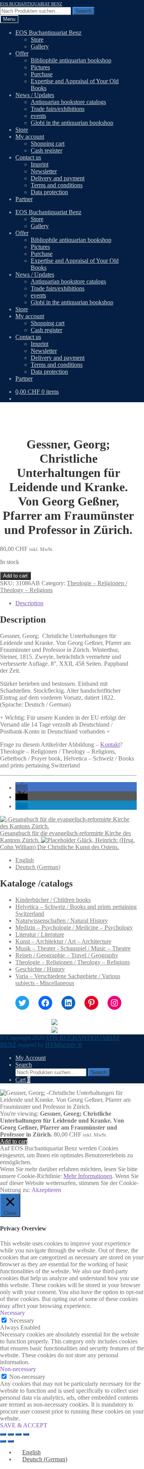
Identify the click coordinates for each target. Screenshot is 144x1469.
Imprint (39, 164)
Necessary (21, 1320)
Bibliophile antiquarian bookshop (71, 60)
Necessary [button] (12, 1313)
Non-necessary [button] (18, 1369)
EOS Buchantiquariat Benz (48, 32)
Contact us (28, 157)
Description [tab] (29, 603)
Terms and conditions (57, 185)
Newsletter (44, 171)
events (38, 115)
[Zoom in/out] (3, 1434)
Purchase (42, 74)
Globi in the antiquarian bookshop (72, 122)
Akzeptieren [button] (46, 1190)
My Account (30, 1057)
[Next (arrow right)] (11, 1441)
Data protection (49, 192)
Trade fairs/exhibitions (57, 109)
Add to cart (15, 576)
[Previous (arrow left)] (3, 1441)
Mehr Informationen (87, 1176)
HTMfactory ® (63, 1044)
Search (83, 11)
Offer (21, 53)
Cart (22, 1079)
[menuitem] (24, 860)
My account (29, 136)
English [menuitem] (24, 860)
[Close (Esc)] (26, 1434)
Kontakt (110, 744)
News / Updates (34, 95)
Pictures (40, 67)
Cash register (46, 150)
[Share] (18, 1434)
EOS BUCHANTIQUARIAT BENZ (31, 4)
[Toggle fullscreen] (11, 1434)
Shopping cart (48, 143)
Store (37, 39)
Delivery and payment (57, 178)
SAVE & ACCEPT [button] (23, 1425)
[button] (21, 787)
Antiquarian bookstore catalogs (68, 102)
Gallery (40, 46)
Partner (24, 199)
